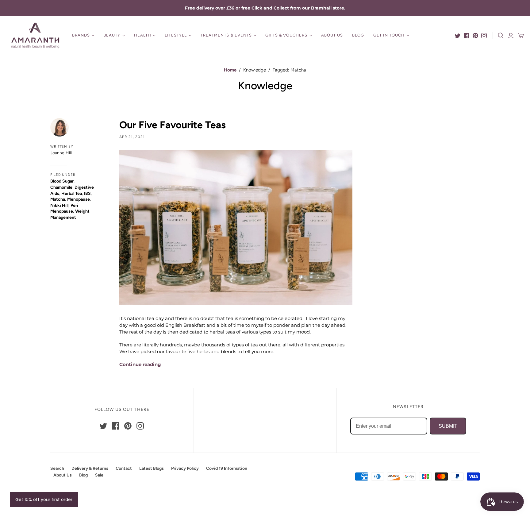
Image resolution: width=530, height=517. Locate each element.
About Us (332, 35)
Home (230, 70)
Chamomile (61, 187)
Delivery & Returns (89, 468)
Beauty (111, 35)
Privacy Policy (185, 468)
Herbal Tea (71, 193)
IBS (87, 193)
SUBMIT (448, 426)
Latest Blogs (151, 468)
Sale (99, 475)
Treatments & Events (226, 35)
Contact (124, 468)
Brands (81, 35)
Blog (358, 35)
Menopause (78, 199)
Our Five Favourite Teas (172, 125)
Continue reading (140, 364)
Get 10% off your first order (43, 499)
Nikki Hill (59, 205)
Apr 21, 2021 (132, 137)
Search (57, 468)
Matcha (57, 199)
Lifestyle (176, 35)
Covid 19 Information (226, 468)
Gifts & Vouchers (286, 35)
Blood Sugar (62, 181)
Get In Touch (389, 35)
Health (142, 35)
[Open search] (501, 36)
